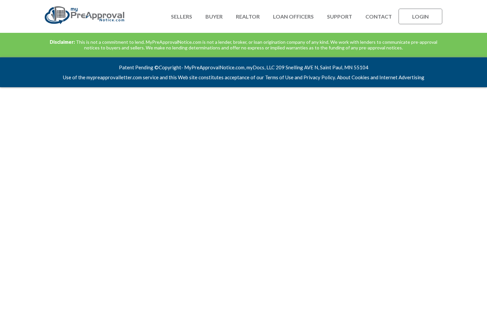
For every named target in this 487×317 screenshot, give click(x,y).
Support (339, 16)
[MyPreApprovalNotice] (84, 22)
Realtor (248, 16)
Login (420, 16)
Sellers (181, 16)
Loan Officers (293, 16)
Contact (378, 16)
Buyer (214, 16)
